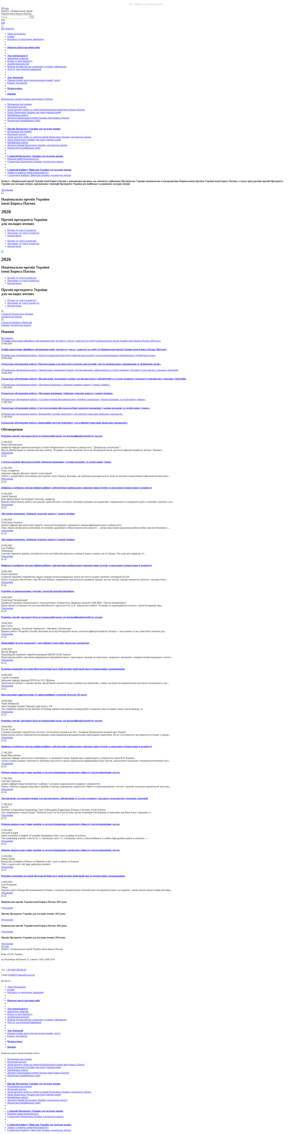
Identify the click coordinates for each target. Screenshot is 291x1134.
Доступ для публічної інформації (24, 69)
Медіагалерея (14, 88)
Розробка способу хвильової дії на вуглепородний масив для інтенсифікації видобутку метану (52, 436)
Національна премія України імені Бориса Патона (27, 99)
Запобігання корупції (18, 64)
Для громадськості (17, 55)
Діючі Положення (16, 33)
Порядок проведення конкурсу (23, 159)
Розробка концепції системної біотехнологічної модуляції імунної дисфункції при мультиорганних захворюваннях (63, 669)
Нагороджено (14, 235)
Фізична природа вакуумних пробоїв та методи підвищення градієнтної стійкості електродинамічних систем (60, 772)
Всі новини (7, 338)
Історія (10, 36)
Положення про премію (19, 104)
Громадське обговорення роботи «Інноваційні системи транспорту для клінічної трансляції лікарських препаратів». (64, 422)
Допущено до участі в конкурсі (23, 233)
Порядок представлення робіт (23, 47)
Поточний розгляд (16, 107)
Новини (11, 94)
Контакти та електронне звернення (25, 39)
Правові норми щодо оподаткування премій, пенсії (33, 80)
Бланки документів (17, 83)
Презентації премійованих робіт (23, 120)
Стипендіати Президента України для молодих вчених (35, 161)
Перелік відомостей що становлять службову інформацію (37, 66)
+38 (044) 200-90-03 (16, 969)
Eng (3, 22)
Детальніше (7, 190)
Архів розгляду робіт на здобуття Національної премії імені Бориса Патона (46, 109)
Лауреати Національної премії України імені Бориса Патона (38, 118)
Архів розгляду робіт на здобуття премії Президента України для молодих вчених (49, 137)
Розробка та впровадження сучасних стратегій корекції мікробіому (37, 591)
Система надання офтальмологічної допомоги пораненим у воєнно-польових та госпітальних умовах (56, 462)
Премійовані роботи (17, 115)
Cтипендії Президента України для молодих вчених (17, 315)
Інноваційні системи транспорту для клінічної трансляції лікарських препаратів (45, 643)
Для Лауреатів (15, 77)
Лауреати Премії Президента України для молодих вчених (37, 145)
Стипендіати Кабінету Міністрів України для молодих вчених (39, 175)
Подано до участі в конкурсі (21, 230)
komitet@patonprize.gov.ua (21, 975)
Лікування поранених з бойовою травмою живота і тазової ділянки (38, 513)
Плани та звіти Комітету (19, 61)
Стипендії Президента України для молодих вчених (35, 156)
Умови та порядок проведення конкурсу (28, 172)
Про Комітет (7, 28)
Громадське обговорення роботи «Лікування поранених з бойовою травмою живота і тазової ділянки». (57, 393)
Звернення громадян (17, 58)
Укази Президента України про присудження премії (34, 112)
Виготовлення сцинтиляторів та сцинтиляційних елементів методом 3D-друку (44, 694)
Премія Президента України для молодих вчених (33, 128)
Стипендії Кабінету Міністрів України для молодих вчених (39, 169)
